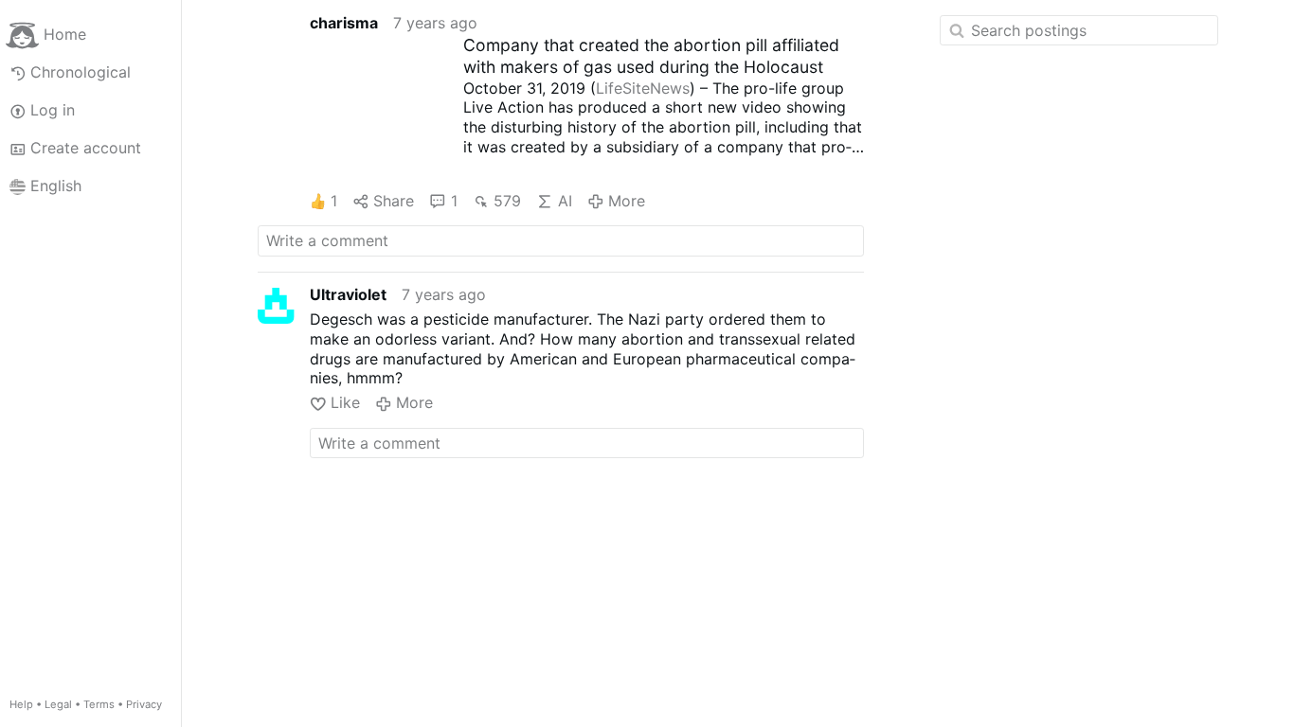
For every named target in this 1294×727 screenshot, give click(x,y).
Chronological (80, 71)
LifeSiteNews (643, 88)
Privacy (144, 704)
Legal (58, 704)
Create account (85, 147)
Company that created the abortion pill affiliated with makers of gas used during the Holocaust (651, 56)
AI (564, 200)
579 (507, 200)
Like (345, 402)
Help (21, 704)
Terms (99, 704)
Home (65, 34)
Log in (52, 109)
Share (393, 200)
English (55, 185)
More (626, 200)
